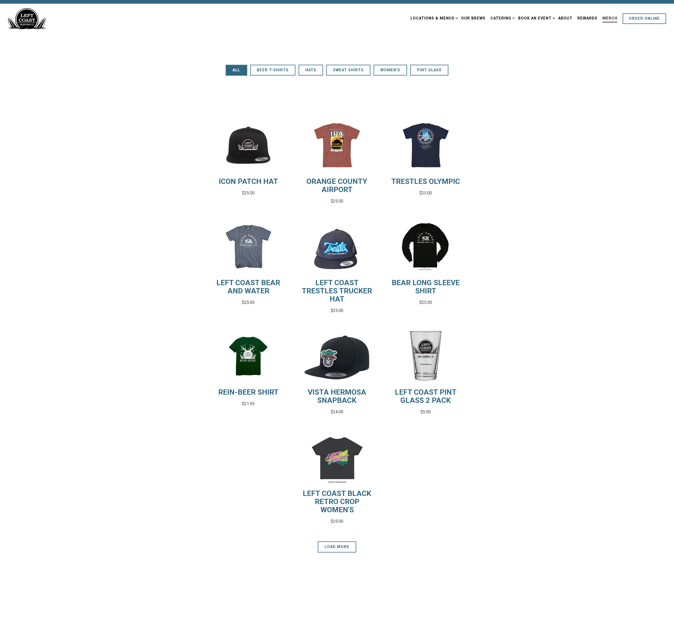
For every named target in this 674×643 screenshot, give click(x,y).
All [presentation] (236, 70)
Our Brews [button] (473, 18)
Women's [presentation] (390, 70)
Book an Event (535, 18)
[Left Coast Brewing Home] (27, 18)
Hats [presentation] (310, 70)
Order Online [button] (644, 18)
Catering (501, 18)
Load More (340, 546)
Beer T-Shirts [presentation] (273, 70)
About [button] (565, 18)
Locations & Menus (433, 18)
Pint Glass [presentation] (429, 70)
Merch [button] (609, 18)
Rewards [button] (587, 18)
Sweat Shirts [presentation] (348, 70)
